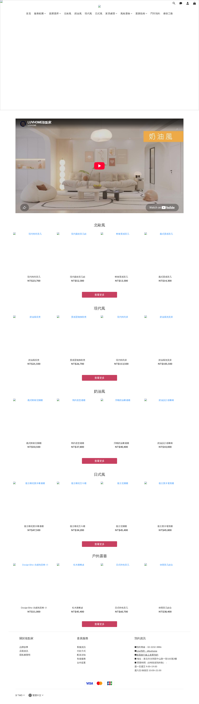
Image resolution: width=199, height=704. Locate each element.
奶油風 (78, 13)
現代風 (88, 13)
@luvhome (152, 651)
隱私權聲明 (24, 654)
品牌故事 (23, 647)
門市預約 (155, 13)
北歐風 (67, 13)
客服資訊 (81, 647)
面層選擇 (54, 13)
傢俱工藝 (168, 13)
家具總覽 (110, 13)
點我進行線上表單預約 (147, 654)
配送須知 (81, 654)
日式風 (98, 13)
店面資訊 (23, 651)
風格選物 (125, 13)
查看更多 (99, 294)
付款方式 (81, 651)
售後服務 (81, 658)
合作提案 (81, 662)
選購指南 (140, 13)
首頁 (28, 13)
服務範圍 (39, 13)
